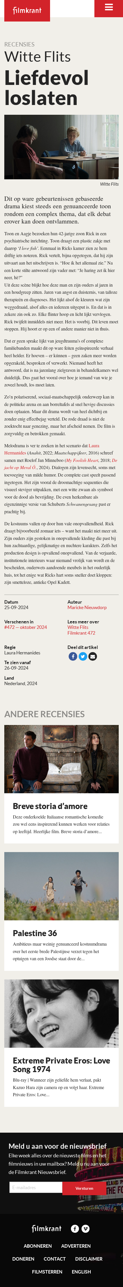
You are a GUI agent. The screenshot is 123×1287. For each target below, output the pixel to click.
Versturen (84, 1188)
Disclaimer (88, 1258)
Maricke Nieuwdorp (87, 607)
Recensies (19, 44)
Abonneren (38, 1246)
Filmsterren (47, 1271)
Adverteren (76, 1246)
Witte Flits (78, 627)
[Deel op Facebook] (73, 656)
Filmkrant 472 (81, 632)
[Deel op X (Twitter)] (83, 656)
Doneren (23, 1258)
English (81, 1271)
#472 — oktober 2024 (25, 627)
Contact (55, 1258)
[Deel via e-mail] (92, 656)
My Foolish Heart (82, 460)
